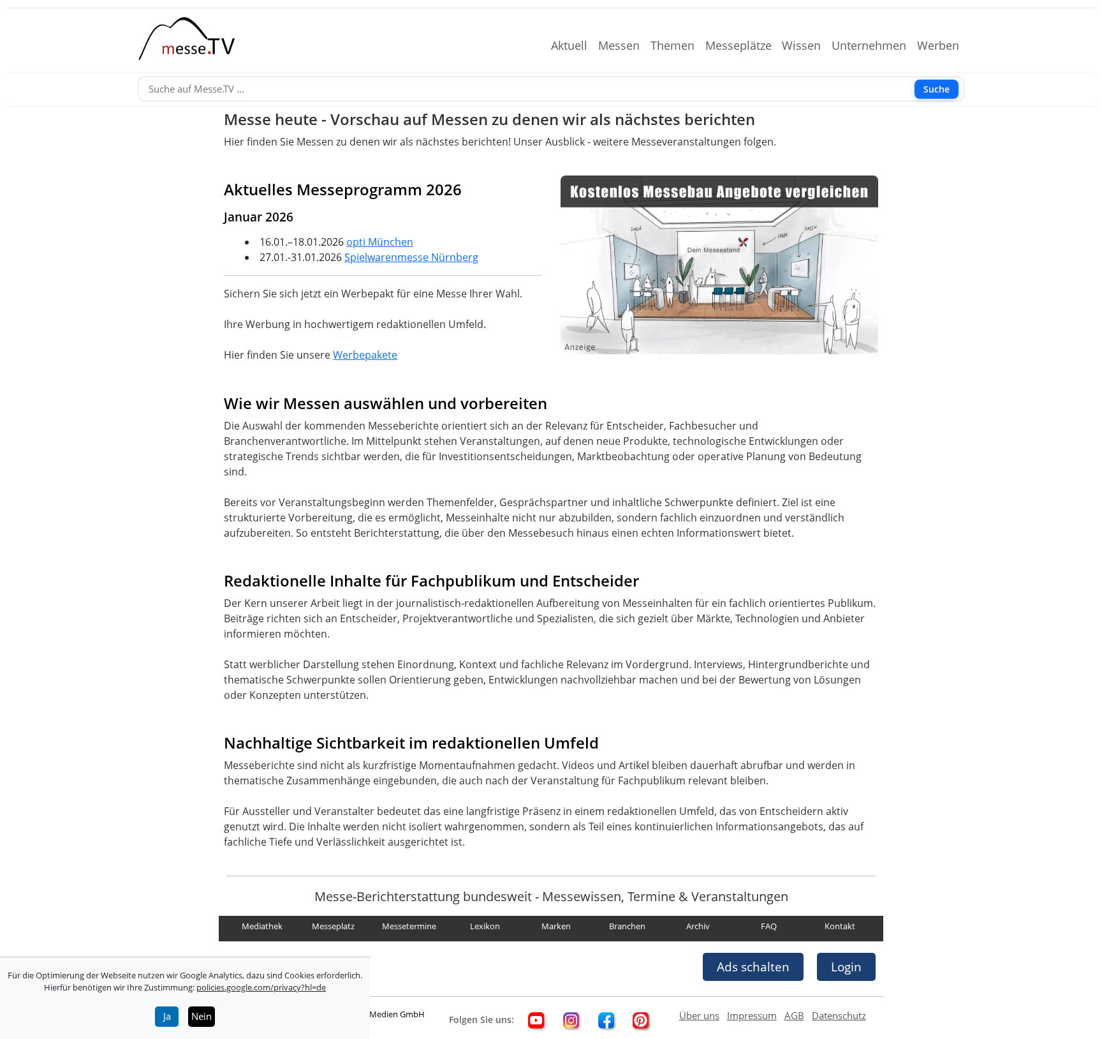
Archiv (698, 926)
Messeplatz (333, 926)
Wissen (806, 45)
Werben (943, 45)
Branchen (627, 926)
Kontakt (840, 926)
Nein (201, 1016)
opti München (379, 242)
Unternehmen (874, 45)
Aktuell (574, 45)
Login (846, 967)
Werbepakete (365, 355)
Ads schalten (753, 967)
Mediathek (262, 926)
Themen (677, 45)
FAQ (769, 926)
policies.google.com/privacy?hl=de (261, 987)
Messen (624, 45)
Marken (556, 926)
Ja (167, 1016)
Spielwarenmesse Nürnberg (411, 257)
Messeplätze (744, 45)
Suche (936, 89)
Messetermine (409, 926)
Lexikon (485, 926)
